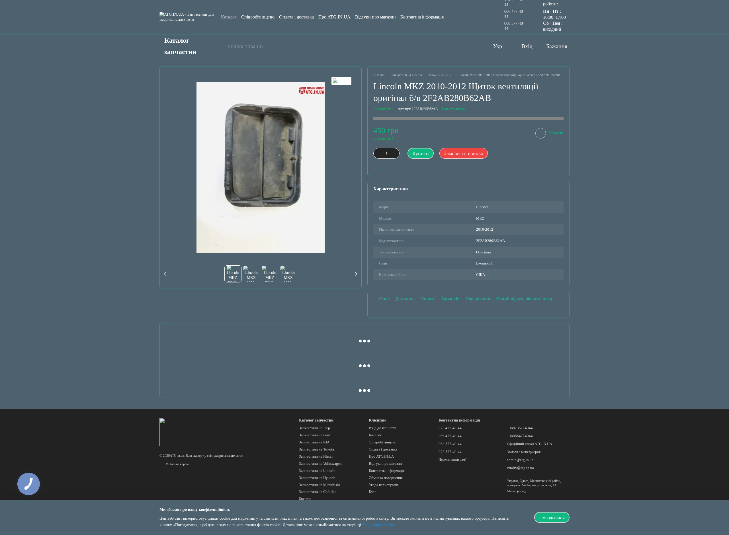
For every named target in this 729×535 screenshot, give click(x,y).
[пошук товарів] (220, 46)
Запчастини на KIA (314, 442)
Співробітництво (258, 17)
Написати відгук (453, 109)
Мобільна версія (177, 464)
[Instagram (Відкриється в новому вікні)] (463, 46)
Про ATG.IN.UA (334, 17)
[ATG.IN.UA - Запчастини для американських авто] (182, 432)
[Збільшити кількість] (395, 153)
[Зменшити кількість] (378, 153)
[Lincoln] (341, 81)
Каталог (229, 17)
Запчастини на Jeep (314, 428)
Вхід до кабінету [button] (382, 428)
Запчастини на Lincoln (317, 470)
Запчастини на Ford (314, 435)
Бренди (305, 499)
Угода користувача (384, 485)
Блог (372, 491)
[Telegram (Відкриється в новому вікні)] (474, 46)
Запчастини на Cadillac (317, 491)
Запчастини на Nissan (316, 456)
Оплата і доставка (296, 17)
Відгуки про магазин (375, 17)
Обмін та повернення (386, 478)
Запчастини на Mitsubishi (319, 485)
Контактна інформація (422, 17)
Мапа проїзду (516, 491)
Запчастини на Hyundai (318, 478)
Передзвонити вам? (452, 460)
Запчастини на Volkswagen (320, 463)
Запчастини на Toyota (316, 449)
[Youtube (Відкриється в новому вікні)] (451, 46)
